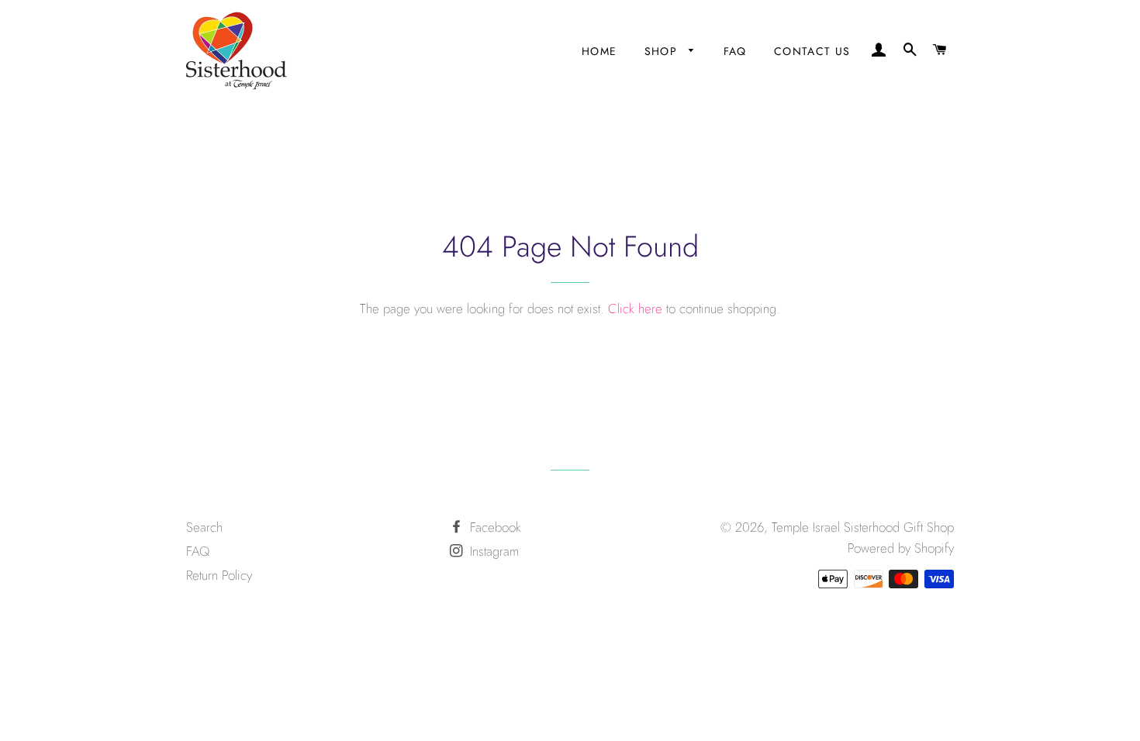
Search (204, 527)
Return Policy (219, 575)
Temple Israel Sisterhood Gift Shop (863, 527)
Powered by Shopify (901, 548)
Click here (635, 308)
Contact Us (812, 51)
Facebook (493, 527)
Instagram (492, 551)
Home (599, 51)
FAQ (735, 51)
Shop (663, 51)
